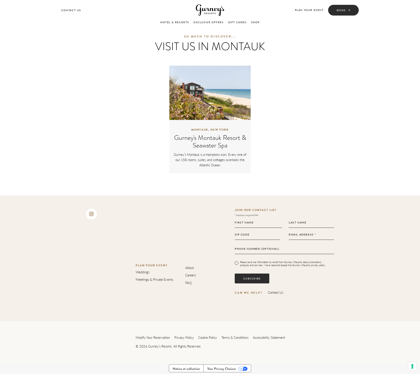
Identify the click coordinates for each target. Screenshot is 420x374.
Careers (190, 275)
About (189, 267)
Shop (255, 22)
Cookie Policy (207, 337)
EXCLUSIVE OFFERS (209, 22)
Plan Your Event (309, 10)
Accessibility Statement (269, 337)
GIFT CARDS (237, 22)
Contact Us (71, 10)
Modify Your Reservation (153, 337)
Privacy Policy (184, 337)
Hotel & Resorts (174, 22)
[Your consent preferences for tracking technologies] (412, 366)
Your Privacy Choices (221, 368)
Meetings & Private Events (154, 279)
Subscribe (252, 278)
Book (341, 10)
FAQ (188, 282)
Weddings (142, 272)
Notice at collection (186, 368)
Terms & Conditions (234, 337)
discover (210, 93)
